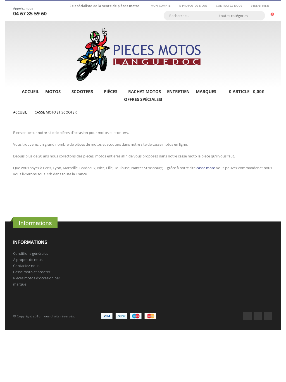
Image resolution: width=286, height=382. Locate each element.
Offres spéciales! (143, 99)
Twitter (258, 316)
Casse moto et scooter (31, 271)
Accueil (30, 91)
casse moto (205, 167)
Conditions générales (30, 253)
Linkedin (268, 316)
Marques (206, 91)
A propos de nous (193, 6)
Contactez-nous (229, 6)
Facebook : (247, 316)
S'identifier (260, 6)
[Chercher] (258, 15)
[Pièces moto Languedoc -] (139, 54)
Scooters (82, 91)
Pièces (110, 91)
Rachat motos (144, 91)
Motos (53, 91)
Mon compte (161, 6)
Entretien (178, 91)
